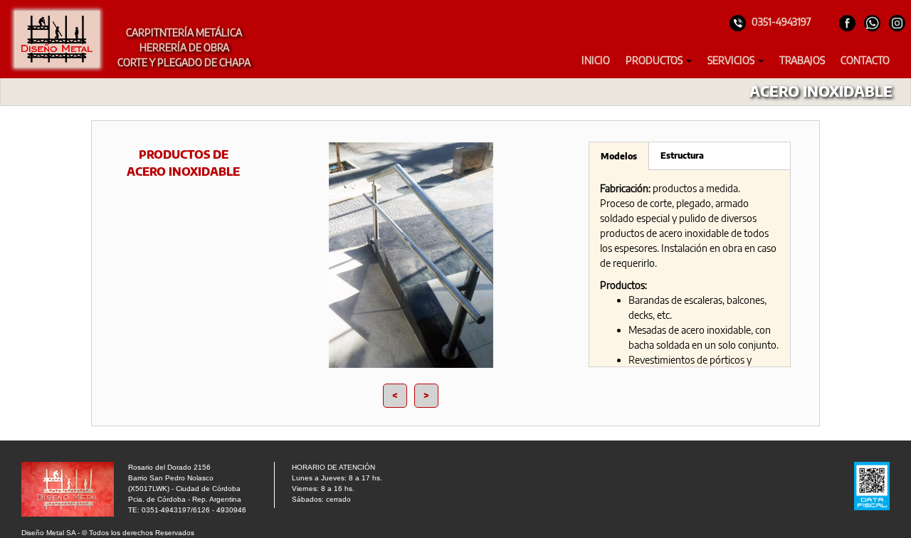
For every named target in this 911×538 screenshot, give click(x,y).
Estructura (682, 155)
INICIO (595, 60)
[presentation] (395, 396)
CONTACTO (865, 60)
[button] (658, 60)
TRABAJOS (802, 60)
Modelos (619, 156)
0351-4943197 (781, 22)
